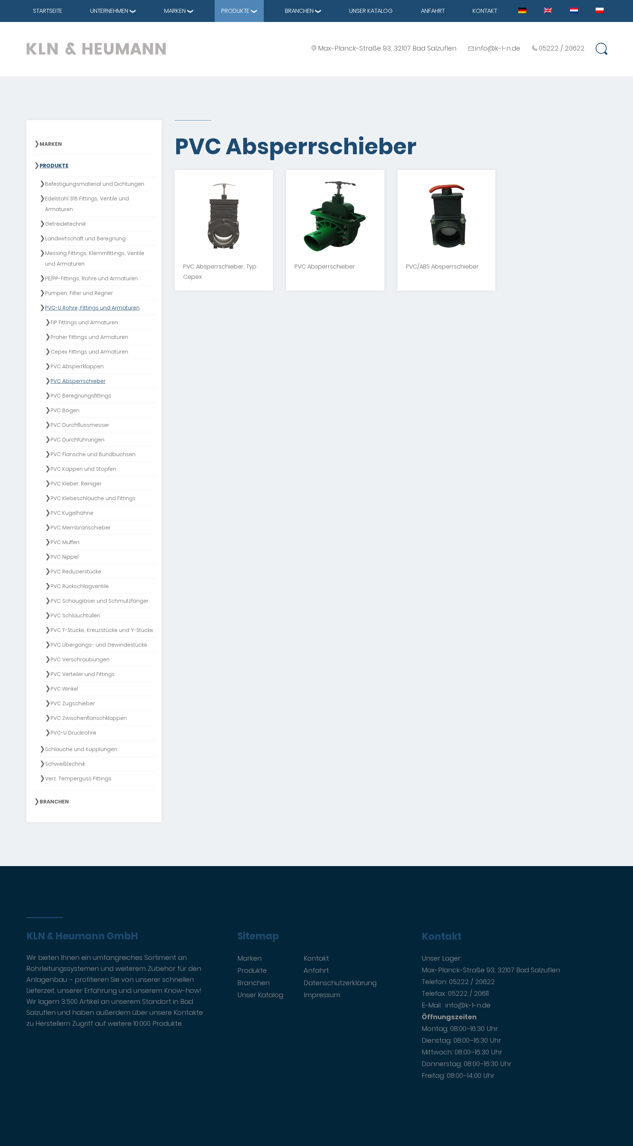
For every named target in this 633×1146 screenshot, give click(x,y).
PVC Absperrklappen (77, 366)
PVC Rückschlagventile (80, 586)
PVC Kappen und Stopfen (83, 469)
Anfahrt (433, 11)
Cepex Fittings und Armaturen (89, 351)
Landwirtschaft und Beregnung (85, 238)
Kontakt (485, 11)
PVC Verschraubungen (80, 659)
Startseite (47, 11)
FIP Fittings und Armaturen (84, 322)
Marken (175, 11)
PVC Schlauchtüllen (75, 615)
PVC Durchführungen (77, 439)
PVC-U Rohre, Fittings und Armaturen (92, 307)
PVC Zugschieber (73, 703)
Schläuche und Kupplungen (81, 749)
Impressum (322, 994)
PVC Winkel (64, 688)
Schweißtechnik (65, 764)
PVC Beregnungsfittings (81, 395)
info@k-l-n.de (497, 48)
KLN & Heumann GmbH (82, 936)
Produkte (235, 11)
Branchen (299, 11)
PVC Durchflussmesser (80, 425)
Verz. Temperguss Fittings (78, 778)
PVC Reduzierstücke (76, 571)
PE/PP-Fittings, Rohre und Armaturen (91, 278)
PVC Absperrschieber (78, 381)
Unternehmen (109, 11)
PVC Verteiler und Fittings (83, 674)
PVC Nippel (64, 557)
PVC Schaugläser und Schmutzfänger (99, 601)
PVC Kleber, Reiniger (76, 483)
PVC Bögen (65, 410)
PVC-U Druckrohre (73, 732)
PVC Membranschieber (81, 527)
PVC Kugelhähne (72, 513)
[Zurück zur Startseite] (96, 48)
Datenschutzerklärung (340, 982)
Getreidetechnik (65, 224)
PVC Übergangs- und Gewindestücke (99, 644)
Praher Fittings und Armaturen (89, 337)
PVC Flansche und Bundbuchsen (93, 454)
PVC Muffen (65, 542)
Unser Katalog (371, 11)
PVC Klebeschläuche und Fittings (93, 498)
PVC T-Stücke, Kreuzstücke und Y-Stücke (102, 630)
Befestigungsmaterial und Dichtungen (94, 184)
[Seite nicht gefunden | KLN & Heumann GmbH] (522, 10)
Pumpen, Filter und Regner (79, 293)
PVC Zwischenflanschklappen (89, 718)
